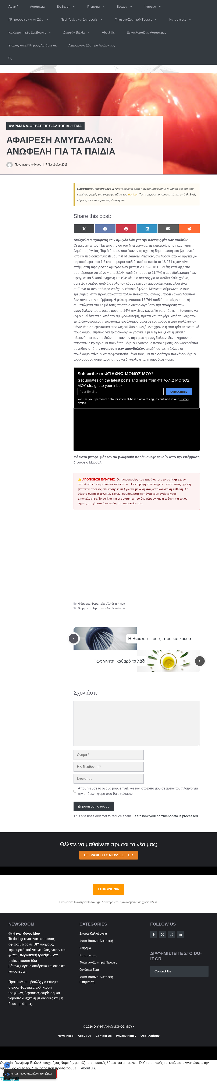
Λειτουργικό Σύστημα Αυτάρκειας (91, 45)
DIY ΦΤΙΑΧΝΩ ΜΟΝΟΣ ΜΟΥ (113, 1026)
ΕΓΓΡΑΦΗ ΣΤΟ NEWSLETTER (108, 855)
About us (84, 1035)
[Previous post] (73, 638)
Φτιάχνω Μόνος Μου (24, 933)
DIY (36, 944)
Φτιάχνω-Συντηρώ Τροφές (133, 19)
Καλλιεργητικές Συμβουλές (27, 32)
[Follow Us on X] (162, 934)
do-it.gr (133, 194)
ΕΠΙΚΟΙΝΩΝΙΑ (108, 889)
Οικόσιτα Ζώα (89, 969)
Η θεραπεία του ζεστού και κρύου (159, 638)
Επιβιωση (63, 6)
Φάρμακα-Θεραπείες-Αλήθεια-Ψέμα (45, 126)
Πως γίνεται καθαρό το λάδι (119, 661)
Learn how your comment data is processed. (166, 816)
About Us (108, 32)
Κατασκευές (177, 19)
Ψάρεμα (150, 6)
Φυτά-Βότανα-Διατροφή (96, 941)
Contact (101, 1035)
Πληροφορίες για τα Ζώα (25, 19)
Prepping (93, 6)
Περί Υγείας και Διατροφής (79, 19)
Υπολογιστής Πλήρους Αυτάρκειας (32, 45)
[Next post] (199, 661)
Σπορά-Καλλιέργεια (93, 933)
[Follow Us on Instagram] (171, 934)
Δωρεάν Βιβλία (74, 32)
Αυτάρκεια (37, 6)
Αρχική (13, 6)
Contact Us (162, 971)
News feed (66, 1035)
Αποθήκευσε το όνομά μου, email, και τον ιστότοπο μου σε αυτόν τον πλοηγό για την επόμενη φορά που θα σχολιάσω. (138, 791)
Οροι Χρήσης (150, 1035)
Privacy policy (126, 1035)
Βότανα (122, 6)
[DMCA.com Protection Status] (9, 1080)
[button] (10, 58)
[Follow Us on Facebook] (153, 934)
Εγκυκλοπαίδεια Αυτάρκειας (146, 32)
